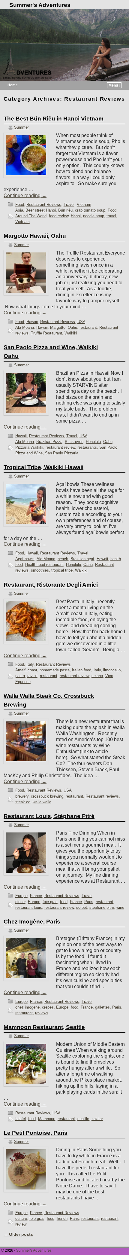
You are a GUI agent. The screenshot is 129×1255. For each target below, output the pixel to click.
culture (21, 1218)
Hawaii (32, 321)
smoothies (40, 570)
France (36, 895)
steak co (22, 802)
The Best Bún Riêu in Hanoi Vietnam (54, 118)
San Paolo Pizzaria (61, 453)
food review (58, 216)
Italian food (81, 670)
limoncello (112, 670)
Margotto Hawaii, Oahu (35, 236)
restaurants (87, 447)
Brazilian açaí (82, 559)
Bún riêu (65, 210)
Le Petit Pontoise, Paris (36, 1133)
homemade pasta (55, 670)
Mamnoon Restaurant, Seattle (44, 1027)
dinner (20, 901)
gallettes (102, 1007)
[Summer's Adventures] (64, 45)
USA (81, 321)
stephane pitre (101, 907)
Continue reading (25, 195)
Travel (69, 204)
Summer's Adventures (39, 5)
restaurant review (60, 447)
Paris (88, 901)
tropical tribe (62, 570)
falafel (20, 1118)
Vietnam (84, 204)
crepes (48, 1007)
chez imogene (27, 1007)
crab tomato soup (90, 210)
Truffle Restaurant (46, 333)
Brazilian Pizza (49, 441)
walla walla (42, 802)
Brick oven (74, 441)
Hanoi (76, 216)
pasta (20, 675)
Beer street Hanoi (41, 210)
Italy (30, 664)
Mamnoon (46, 1118)
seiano (97, 675)
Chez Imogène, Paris (32, 921)
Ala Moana (24, 327)
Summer (21, 127)
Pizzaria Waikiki (29, 447)
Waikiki (70, 333)
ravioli (32, 675)
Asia (19, 210)
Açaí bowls (24, 559)
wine (120, 907)
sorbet (81, 907)
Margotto (57, 327)
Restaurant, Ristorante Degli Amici (51, 585)
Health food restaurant (44, 564)
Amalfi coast (26, 670)
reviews (41, 1013)
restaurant (88, 327)
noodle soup (93, 216)
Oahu (72, 327)
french (62, 1218)
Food (19, 204)
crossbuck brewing (47, 796)
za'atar (97, 1118)
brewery (21, 796)
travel (111, 216)
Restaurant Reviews (43, 204)
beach (63, 559)
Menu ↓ (115, 85)
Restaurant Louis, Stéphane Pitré (49, 816)
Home (13, 85)
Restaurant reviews (102, 796)
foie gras (50, 901)
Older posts (18, 1234)
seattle (83, 1118)
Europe (21, 895)
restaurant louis (28, 907)
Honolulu (93, 441)
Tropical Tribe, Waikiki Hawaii (43, 467)
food (64, 901)
